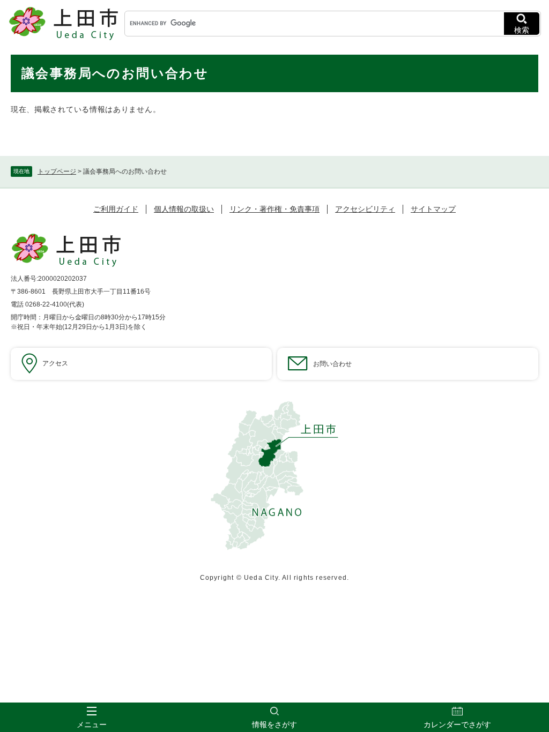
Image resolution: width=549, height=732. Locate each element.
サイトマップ (433, 209)
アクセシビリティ (365, 209)
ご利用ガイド (115, 209)
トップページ (57, 171)
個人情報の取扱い (184, 209)
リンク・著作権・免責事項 (274, 209)
